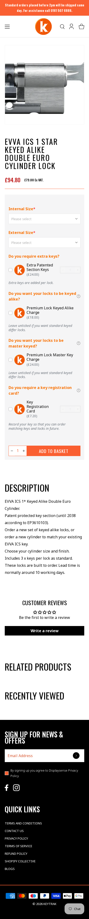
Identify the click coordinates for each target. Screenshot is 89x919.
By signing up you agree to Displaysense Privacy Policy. (44, 773)
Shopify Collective (20, 861)
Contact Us (14, 831)
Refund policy (16, 853)
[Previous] (7, 84)
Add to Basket (53, 451)
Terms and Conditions (23, 823)
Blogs (10, 869)
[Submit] (76, 755)
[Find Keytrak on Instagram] (16, 787)
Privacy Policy (16, 838)
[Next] (82, 84)
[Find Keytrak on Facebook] (6, 787)
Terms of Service (18, 846)
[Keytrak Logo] (43, 26)
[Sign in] (72, 26)
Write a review (45, 630)
